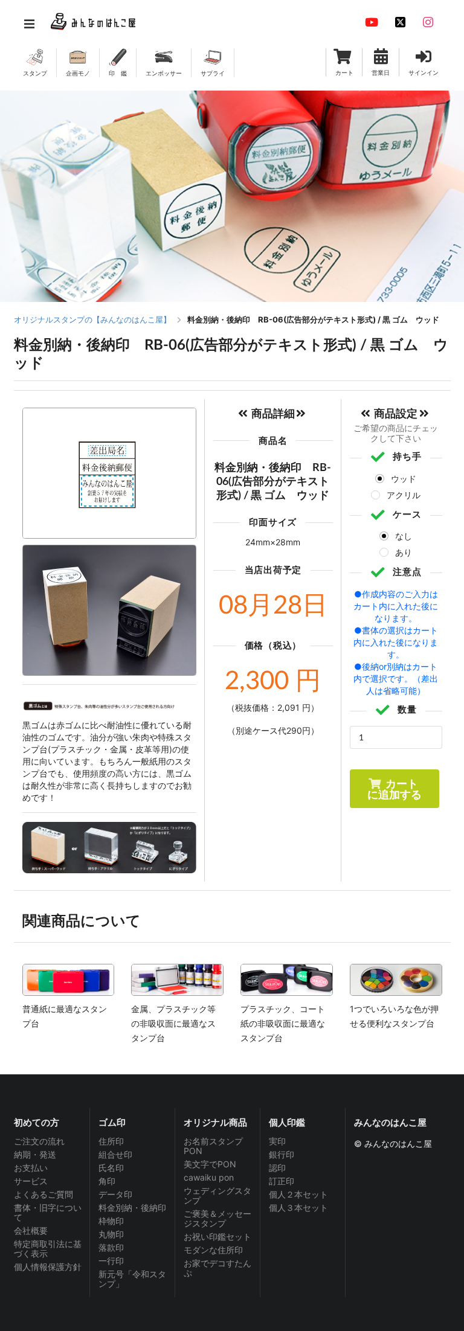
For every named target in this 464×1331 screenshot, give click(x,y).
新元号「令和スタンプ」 (132, 1279)
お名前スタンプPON (213, 1146)
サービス (31, 1181)
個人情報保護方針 (48, 1267)
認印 (277, 1168)
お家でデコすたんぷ (217, 1268)
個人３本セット (298, 1207)
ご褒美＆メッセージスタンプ (217, 1218)
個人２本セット (298, 1194)
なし (403, 536)
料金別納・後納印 (132, 1207)
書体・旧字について (48, 1212)
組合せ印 (115, 1154)
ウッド (403, 478)
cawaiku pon (209, 1177)
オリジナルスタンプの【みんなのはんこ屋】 (92, 319)
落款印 (111, 1247)
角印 (106, 1181)
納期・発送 (35, 1154)
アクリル (403, 495)
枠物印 (111, 1221)
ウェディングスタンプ (217, 1195)
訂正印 (281, 1181)
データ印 (115, 1194)
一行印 (111, 1261)
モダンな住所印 (213, 1250)
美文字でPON (210, 1164)
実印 (277, 1141)
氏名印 (111, 1168)
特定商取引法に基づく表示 (48, 1249)
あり (403, 552)
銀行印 (281, 1154)
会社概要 (31, 1230)
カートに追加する (394, 789)
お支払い (31, 1168)
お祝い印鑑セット (217, 1236)
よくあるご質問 (43, 1194)
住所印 (111, 1141)
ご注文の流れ (39, 1141)
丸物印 (111, 1234)
